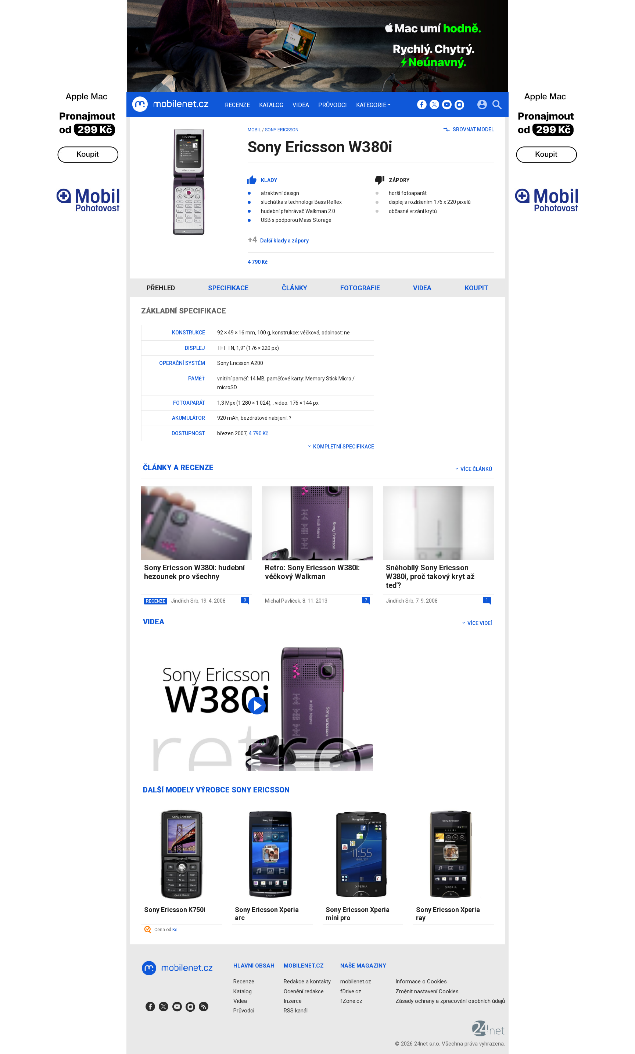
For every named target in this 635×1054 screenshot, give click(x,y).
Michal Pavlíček (282, 601)
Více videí (479, 623)
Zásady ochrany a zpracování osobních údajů (450, 1001)
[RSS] (203, 1008)
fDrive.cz (350, 991)
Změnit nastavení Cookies (427, 991)
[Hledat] (497, 106)
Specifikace (228, 288)
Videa (301, 105)
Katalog (271, 105)
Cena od (165, 929)
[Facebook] (422, 105)
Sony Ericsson (281, 129)
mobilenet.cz (355, 981)
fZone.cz (351, 1001)
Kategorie (371, 105)
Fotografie (360, 288)
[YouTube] (447, 105)
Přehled (161, 288)
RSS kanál (296, 1010)
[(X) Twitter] (434, 105)
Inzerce (293, 1001)
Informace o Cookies (421, 981)
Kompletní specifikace (343, 447)
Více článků (475, 469)
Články (294, 288)
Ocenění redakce (304, 991)
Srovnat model (473, 129)
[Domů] (170, 104)
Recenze (237, 105)
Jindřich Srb (184, 601)
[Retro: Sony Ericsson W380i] (257, 705)
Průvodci (332, 105)
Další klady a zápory (278, 241)
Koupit (476, 288)
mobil (254, 129)
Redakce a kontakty (307, 981)
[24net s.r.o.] (488, 1033)
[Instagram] (459, 105)
